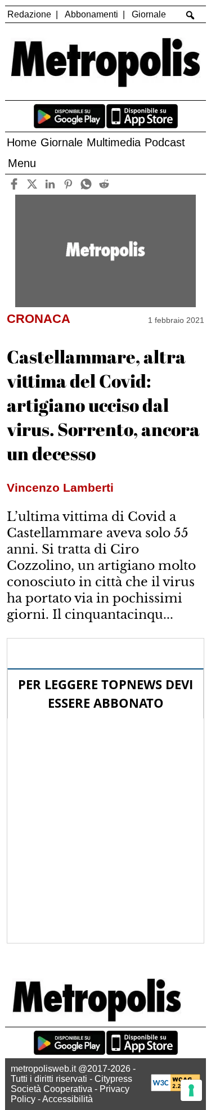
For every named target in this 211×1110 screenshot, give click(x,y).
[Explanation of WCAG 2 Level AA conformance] (175, 1088)
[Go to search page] (190, 15)
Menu (22, 163)
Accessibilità (67, 1099)
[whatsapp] (86, 184)
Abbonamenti (91, 14)
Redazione (29, 14)
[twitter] (32, 184)
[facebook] (14, 184)
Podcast (165, 142)
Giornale (149, 14)
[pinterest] (68, 184)
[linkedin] (50, 184)
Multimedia (114, 142)
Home (22, 142)
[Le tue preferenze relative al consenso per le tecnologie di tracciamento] (191, 1090)
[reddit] (104, 184)
